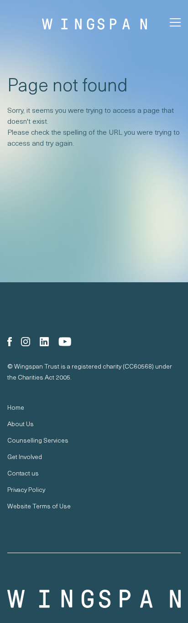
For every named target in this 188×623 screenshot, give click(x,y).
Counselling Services (37, 440)
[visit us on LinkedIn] (44, 341)
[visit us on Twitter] (65, 341)
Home (15, 407)
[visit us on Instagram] (25, 341)
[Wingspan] (94, 599)
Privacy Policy (26, 489)
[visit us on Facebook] (9, 341)
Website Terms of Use (39, 506)
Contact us (23, 473)
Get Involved (24, 456)
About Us (20, 423)
